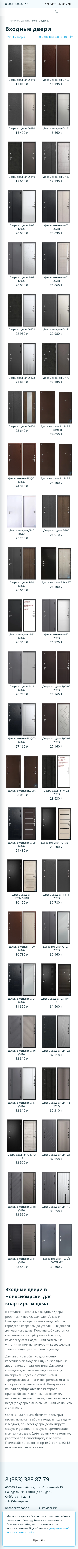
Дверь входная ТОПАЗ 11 (56, 842)
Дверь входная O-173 (22, 378)
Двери (25, 20)
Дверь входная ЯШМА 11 (56, 478)
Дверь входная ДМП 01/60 (21, 532)
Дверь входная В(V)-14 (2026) (22, 1260)
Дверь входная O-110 (22, 80)
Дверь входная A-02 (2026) (56, 227)
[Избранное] (63, 12)
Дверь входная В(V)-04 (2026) (22, 1000)
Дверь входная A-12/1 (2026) (56, 948)
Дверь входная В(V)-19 (56, 1206)
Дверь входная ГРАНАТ (56, 582)
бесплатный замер (58, 4)
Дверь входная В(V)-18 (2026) (22, 1208)
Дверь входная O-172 (22, 329)
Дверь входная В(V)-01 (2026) (22, 480)
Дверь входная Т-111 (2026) (56, 896)
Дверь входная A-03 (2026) (22, 279)
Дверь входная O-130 (22, 128)
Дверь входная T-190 (56, 530)
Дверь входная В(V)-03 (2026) (22, 740)
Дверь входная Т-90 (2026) (22, 584)
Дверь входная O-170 (56, 378)
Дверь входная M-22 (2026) (56, 792)
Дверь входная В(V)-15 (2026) (56, 1104)
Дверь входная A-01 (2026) (56, 279)
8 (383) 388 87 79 (16, 4)
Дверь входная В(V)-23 (56, 1050)
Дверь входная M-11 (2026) (21, 636)
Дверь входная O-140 (22, 177)
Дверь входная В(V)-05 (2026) (22, 844)
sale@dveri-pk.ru (16, 1501)
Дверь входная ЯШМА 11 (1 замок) (56, 428)
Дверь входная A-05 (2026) (22, 227)
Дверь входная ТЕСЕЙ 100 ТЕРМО (56, 1260)
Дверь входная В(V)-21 (56, 1154)
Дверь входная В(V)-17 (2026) (22, 1104)
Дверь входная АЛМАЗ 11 (22, 1156)
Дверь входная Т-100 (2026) (22, 948)
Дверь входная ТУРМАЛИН (21, 896)
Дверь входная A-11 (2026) (22, 688)
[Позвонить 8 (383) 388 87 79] (57, 12)
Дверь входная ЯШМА (21, 790)
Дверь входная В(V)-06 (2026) (56, 688)
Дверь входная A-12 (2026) (56, 636)
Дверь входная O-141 (56, 128)
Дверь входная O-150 (22, 426)
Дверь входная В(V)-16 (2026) (22, 1052)
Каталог (14, 20)
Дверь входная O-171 (56, 329)
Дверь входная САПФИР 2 (56, 1000)
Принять (39, 1540)
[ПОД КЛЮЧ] (6, 21)
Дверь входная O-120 (56, 80)
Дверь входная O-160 (56, 177)
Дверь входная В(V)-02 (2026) (56, 740)
